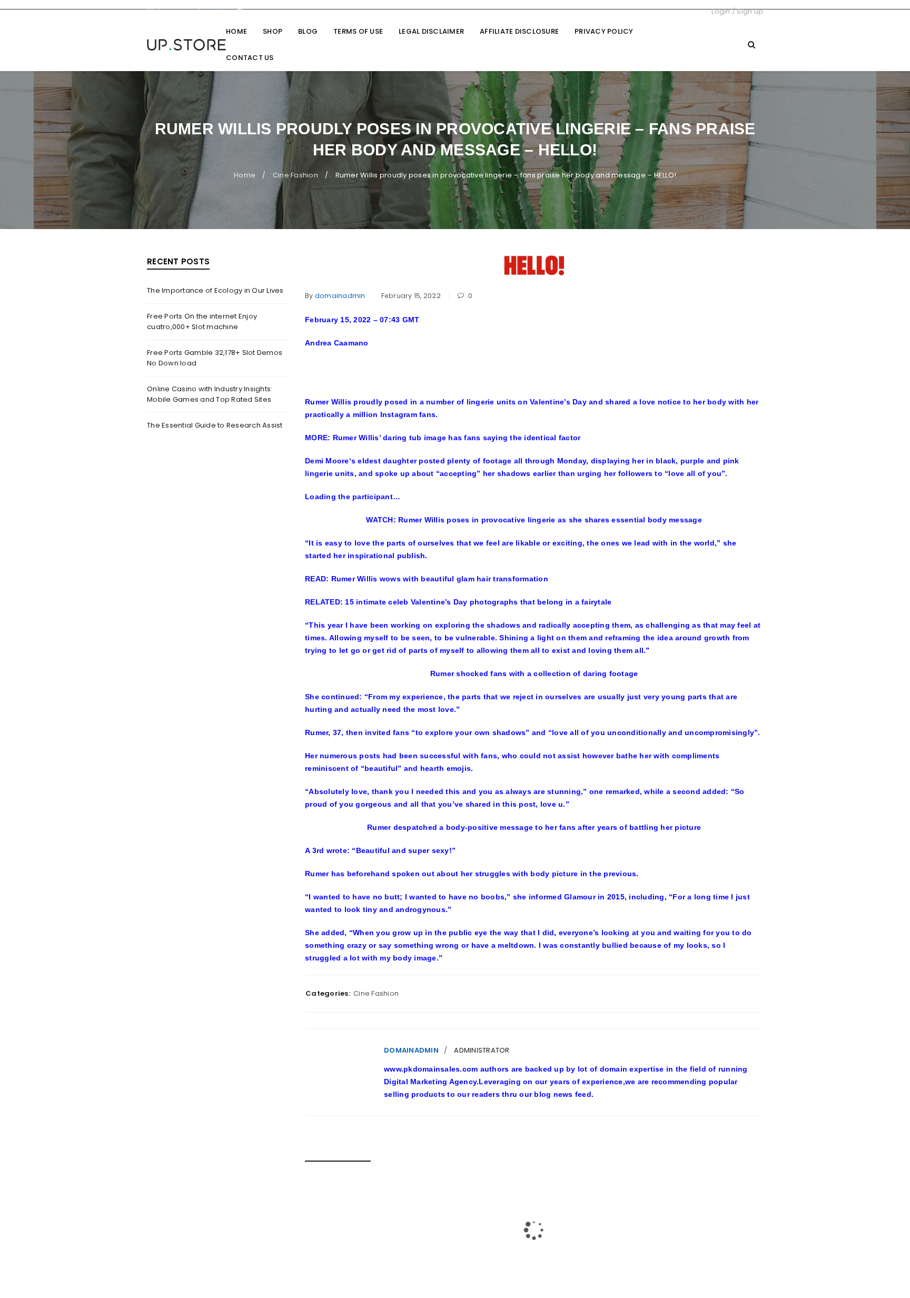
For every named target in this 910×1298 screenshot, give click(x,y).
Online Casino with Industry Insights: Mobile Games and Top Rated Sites (209, 394)
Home (244, 175)
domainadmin (340, 295)
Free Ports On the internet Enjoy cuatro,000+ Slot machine (202, 321)
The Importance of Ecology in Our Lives (215, 290)
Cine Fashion (295, 175)
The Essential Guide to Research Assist (215, 425)
